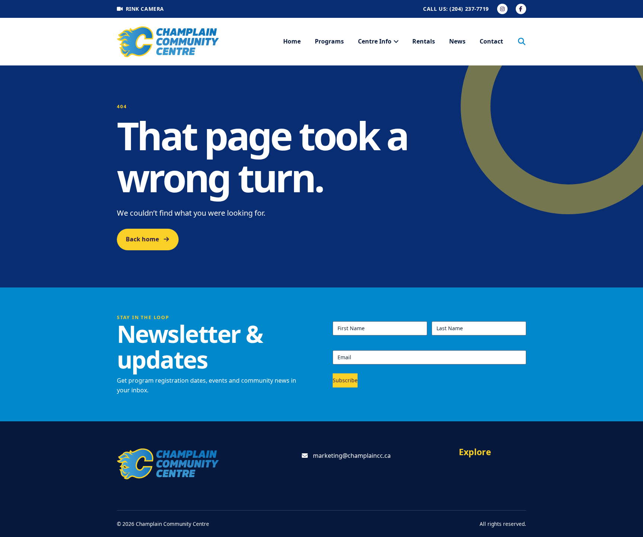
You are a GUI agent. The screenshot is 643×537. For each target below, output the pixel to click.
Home (292, 41)
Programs (329, 41)
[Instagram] (502, 9)
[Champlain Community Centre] (168, 41)
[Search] (521, 41)
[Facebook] (521, 9)
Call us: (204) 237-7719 (456, 8)
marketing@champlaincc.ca (352, 455)
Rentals (423, 41)
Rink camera (145, 8)
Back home (142, 239)
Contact (491, 41)
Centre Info (374, 41)
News (457, 41)
